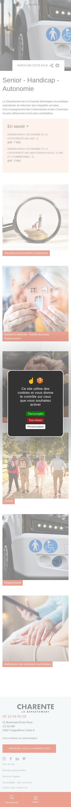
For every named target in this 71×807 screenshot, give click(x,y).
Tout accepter (35, 413)
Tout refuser (35, 420)
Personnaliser (35, 426)
